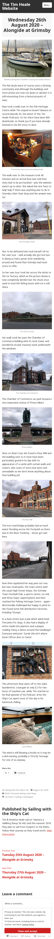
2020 (7, 793)
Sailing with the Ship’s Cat (16, 790)
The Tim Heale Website (16, 6)
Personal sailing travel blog (23, 793)
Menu (48, 5)
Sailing (18, 796)
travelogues (27, 796)
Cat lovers (9, 796)
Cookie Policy (28, 924)
